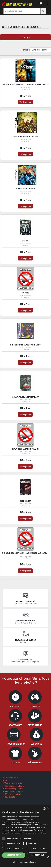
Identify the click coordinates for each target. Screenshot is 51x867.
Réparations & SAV (12, 794)
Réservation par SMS (13, 788)
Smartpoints (9, 796)
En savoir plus (40, 833)
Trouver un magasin (13, 783)
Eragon (25, 241)
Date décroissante (40, 49)
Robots (25, 293)
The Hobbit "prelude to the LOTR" (25, 345)
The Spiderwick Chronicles (25, 136)
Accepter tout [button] (14, 855)
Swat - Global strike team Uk (25, 449)
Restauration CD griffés (14, 791)
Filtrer (26, 37)
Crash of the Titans (25, 189)
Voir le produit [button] (25, 102)
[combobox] (44, 808)
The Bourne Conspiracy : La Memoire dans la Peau (25, 84)
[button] (25, 862)
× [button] (48, 808)
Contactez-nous (11, 777)
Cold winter (25, 501)
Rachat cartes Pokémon (14, 785)
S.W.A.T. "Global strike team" (25, 397)
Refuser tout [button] (37, 855)
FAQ (6, 780)
